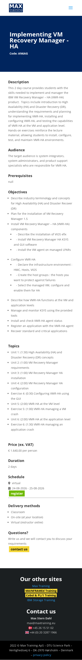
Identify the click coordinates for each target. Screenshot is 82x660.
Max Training (41, 586)
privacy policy (42, 655)
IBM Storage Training (41, 600)
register (17, 493)
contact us (19, 549)
